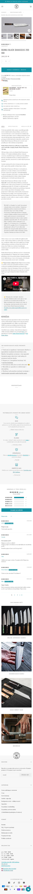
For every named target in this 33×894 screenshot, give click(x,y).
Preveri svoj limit (15, 79)
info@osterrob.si (12, 455)
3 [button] (17, 595)
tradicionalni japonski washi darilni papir (14, 373)
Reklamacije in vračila (6, 833)
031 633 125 (4, 864)
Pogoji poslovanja (6, 835)
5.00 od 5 (21, 492)
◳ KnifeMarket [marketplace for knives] (11, 812)
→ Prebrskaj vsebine (16, 444)
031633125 (25, 455)
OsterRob (15, 879)
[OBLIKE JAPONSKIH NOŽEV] (16, 620)
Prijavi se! (25, 774)
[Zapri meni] (4, 6)
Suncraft (4, 46)
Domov (3, 12)
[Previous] (3, 25)
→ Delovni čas (16, 475)
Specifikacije (13, 126)
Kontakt (3, 824)
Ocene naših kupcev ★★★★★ (9, 790)
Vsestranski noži (16, 12)
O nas (2, 793)
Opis (2, 126)
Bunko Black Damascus (18, 333)
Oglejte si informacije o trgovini (10, 118)
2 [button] (14, 595)
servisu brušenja (8, 362)
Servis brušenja (5, 796)
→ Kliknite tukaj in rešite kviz (16, 429)
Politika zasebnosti (6, 838)
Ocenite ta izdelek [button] (16, 510)
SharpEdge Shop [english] (9, 868)
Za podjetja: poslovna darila (8, 809)
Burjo (23, 331)
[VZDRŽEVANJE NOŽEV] (16, 656)
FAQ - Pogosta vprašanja (7, 827)
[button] (5, 44)
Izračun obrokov (5, 79)
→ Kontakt (16, 460)
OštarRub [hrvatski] (8, 870)
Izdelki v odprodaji (6, 798)
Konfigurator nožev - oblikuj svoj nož (10, 801)
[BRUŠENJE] (16, 728)
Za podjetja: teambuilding (8, 807)
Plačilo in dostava (6, 830)
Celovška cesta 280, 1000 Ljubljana (10, 862)
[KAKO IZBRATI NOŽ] (16, 692)
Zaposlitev (4, 804)
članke (27, 440)
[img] (5, 521)
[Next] (29, 25)
